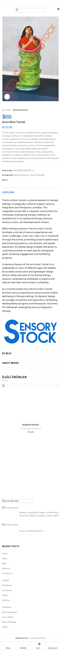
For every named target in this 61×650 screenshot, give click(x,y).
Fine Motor (7, 585)
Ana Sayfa (6, 110)
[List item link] (30, 531)
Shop (4, 558)
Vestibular (6, 607)
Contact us (7, 573)
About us (6, 568)
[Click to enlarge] (7, 97)
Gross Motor (7, 617)
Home (4, 553)
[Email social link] (28, 3)
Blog (4, 563)
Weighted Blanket (30, 425)
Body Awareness (20, 110)
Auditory (6, 600)
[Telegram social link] (38, 3)
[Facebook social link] (22, 3)
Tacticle (23, 428)
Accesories (7, 590)
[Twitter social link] (25, 3)
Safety (5, 627)
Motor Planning (37, 175)
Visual (5, 595)
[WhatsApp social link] (35, 3)
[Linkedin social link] (32, 3)
